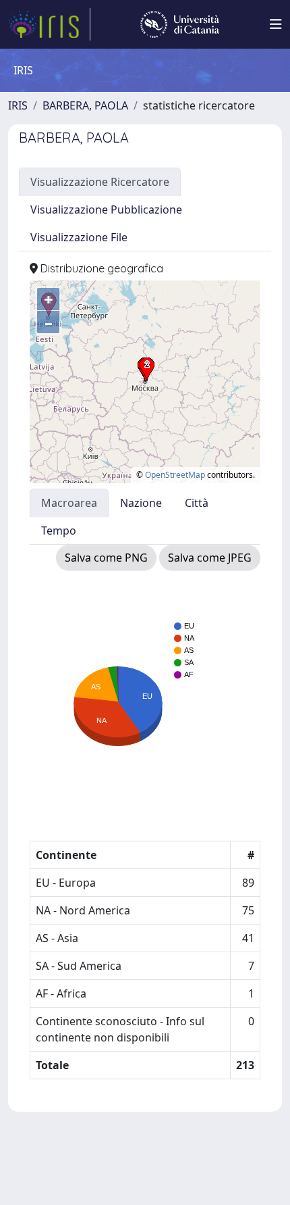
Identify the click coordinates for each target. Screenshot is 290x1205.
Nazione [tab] (141, 502)
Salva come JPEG (210, 557)
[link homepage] (49, 24)
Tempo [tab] (58, 530)
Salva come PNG (106, 557)
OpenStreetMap (175, 475)
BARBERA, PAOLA (85, 105)
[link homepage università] (179, 24)
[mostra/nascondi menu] (276, 24)
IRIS (18, 105)
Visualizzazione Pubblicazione (106, 209)
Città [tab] (196, 502)
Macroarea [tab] (69, 502)
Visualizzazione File (78, 237)
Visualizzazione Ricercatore (99, 181)
